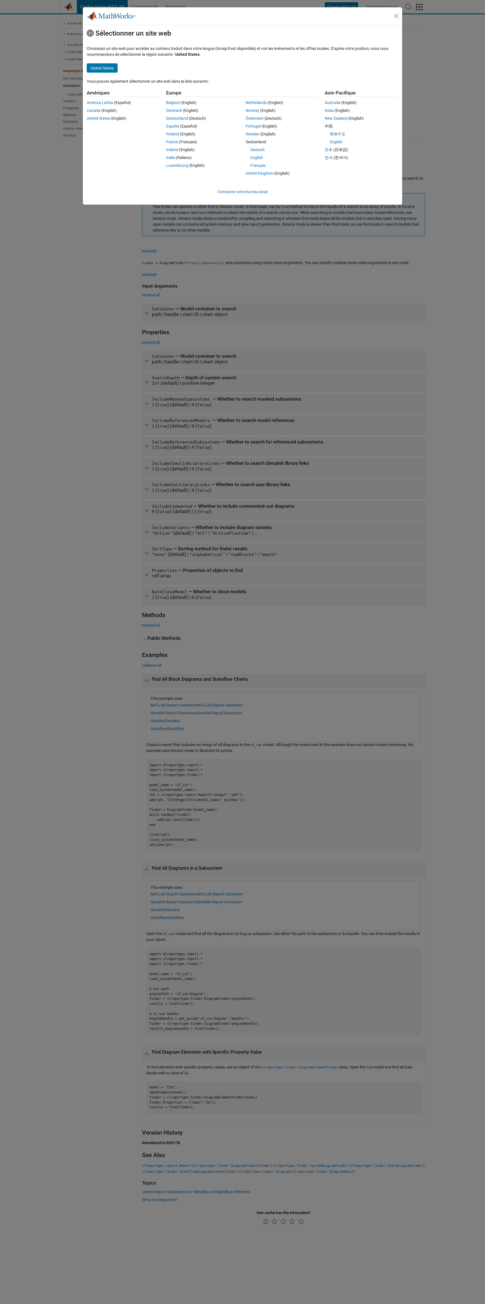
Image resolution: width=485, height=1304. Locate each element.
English (256, 157)
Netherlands (256, 102)
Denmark (174, 110)
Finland (172, 134)
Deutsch (257, 149)
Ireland (172, 149)
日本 (329, 149)
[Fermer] (396, 16)
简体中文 (338, 134)
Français (258, 165)
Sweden (252, 134)
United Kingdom (259, 173)
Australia (332, 102)
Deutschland (177, 118)
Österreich (255, 118)
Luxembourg (177, 165)
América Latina (100, 102)
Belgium (173, 102)
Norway (252, 110)
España (172, 126)
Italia (170, 157)
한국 (329, 157)
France (172, 142)
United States (98, 118)
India (329, 110)
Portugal (253, 126)
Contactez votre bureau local (242, 192)
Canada (93, 110)
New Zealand (336, 118)
